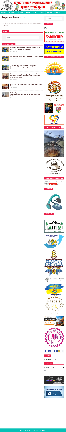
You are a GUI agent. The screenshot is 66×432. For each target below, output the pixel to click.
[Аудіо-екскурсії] (54, 211)
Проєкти (3, 12)
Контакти (57, 12)
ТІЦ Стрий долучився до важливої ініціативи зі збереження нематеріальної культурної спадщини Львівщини (25, 94)
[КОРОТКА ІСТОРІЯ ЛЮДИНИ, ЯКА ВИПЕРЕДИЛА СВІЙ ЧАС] (5, 87)
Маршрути (12, 12)
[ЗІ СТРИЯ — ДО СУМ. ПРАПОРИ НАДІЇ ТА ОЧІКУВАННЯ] (5, 60)
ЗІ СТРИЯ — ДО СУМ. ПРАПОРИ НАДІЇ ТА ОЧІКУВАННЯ (26, 56)
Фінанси (49, 12)
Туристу (42, 12)
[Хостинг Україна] (54, 383)
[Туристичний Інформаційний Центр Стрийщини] (33, 10)
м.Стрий (28, 12)
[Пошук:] (22, 37)
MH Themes (43, 430)
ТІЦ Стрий (20, 12)
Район (35, 12)
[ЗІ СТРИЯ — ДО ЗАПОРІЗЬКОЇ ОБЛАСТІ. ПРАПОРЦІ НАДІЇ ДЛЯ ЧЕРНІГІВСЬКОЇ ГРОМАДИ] (5, 51)
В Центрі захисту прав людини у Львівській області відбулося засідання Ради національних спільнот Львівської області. (26, 75)
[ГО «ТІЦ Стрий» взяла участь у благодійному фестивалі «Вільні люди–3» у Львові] (5, 69)
